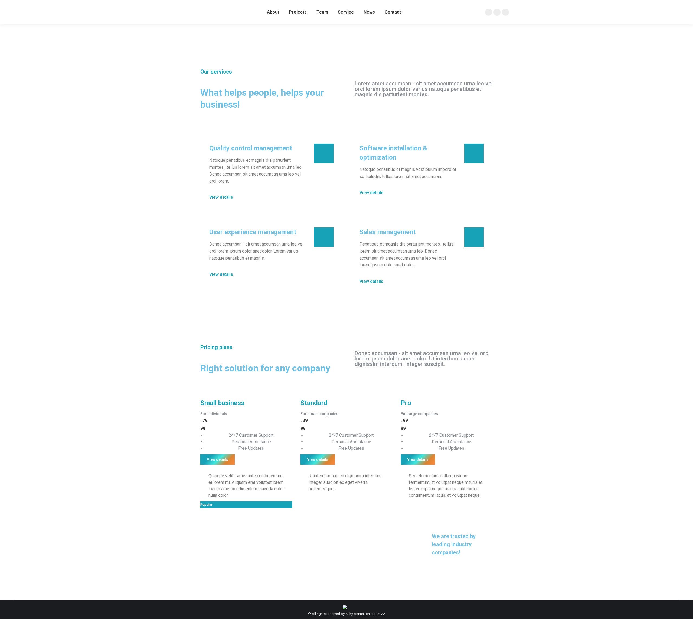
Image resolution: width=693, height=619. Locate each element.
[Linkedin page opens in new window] (505, 12)
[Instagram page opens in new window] (497, 12)
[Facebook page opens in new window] (488, 12)
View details (217, 459)
